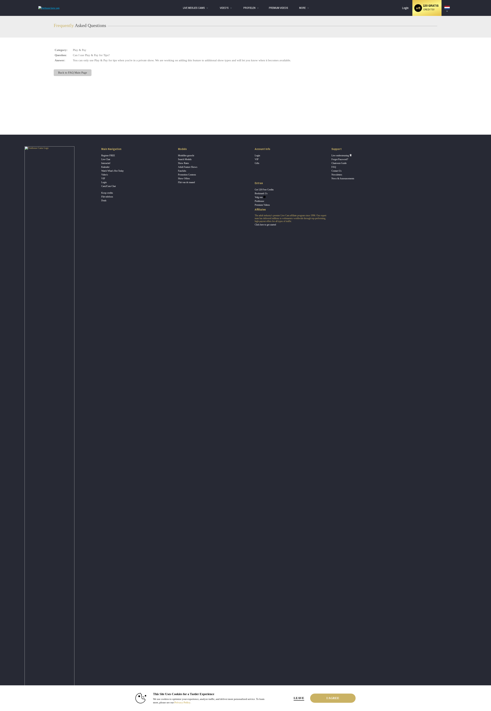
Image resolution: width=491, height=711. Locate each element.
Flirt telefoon (107, 196)
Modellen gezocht (186, 155)
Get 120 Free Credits (264, 189)
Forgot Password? (339, 159)
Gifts (257, 163)
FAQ (333, 167)
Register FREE (108, 155)
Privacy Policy (182, 702)
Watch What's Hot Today (112, 171)
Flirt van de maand (186, 182)
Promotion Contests (187, 174)
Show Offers (184, 178)
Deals (103, 200)
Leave (299, 698)
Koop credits (107, 193)
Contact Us (336, 171)
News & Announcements (342, 178)
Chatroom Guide (339, 163)
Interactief (105, 163)
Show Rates (183, 163)
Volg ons (259, 197)
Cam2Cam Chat (108, 186)
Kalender (105, 167)
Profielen (249, 8)
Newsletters (336, 174)
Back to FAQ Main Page (72, 72)
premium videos (278, 8)
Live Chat (105, 159)
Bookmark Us (261, 193)
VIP (103, 178)
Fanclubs (182, 171)
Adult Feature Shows (187, 167)
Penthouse (259, 201)
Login (405, 8)
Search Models (185, 159)
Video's (224, 8)
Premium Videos (262, 205)
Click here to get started (265, 224)
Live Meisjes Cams (194, 8)
